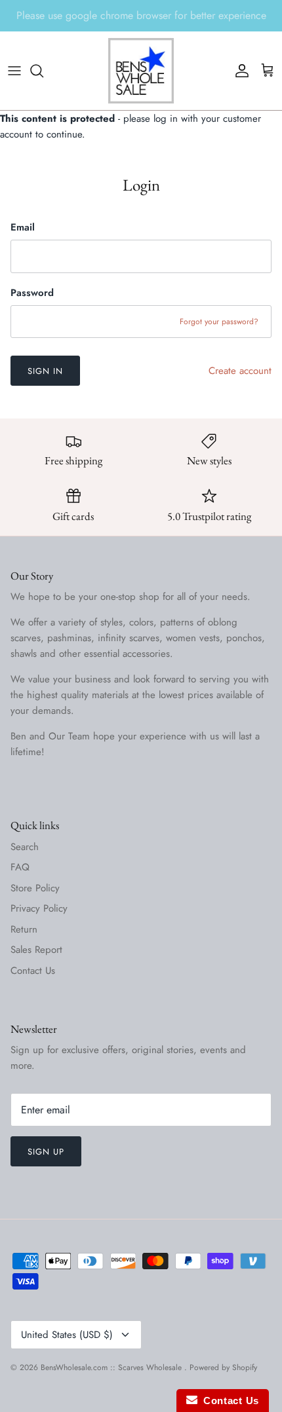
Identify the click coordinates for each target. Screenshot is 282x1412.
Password (32, 293)
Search (24, 847)
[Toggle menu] (14, 70)
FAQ (20, 867)
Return (23, 929)
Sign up (46, 1151)
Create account (240, 370)
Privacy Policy (39, 908)
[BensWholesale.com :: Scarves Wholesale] (141, 70)
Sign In (45, 371)
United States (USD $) (67, 1335)
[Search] (43, 70)
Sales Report (36, 949)
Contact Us (32, 970)
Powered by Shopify (223, 1367)
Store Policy (35, 888)
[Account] (238, 70)
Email (22, 227)
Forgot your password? (219, 321)
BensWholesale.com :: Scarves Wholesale (112, 1367)
